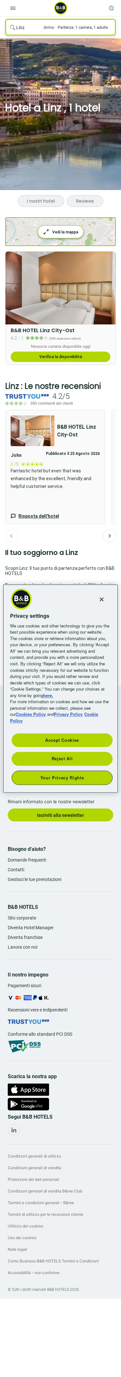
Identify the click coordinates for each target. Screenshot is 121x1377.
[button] (55, 467)
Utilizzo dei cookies (25, 1226)
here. (48, 695)
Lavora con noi (22, 947)
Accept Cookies (62, 740)
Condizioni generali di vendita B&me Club (45, 1191)
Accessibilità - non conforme (33, 1272)
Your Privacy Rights (62, 777)
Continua (109, 535)
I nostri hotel (41, 201)
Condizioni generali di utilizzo (34, 1156)
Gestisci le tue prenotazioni (34, 879)
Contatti (16, 869)
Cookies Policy (31, 714)
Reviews (85, 201)
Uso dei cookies (22, 1237)
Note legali (17, 1249)
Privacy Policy (68, 714)
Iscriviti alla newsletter (60, 815)
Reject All (62, 759)
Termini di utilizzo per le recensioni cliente (45, 1214)
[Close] (102, 599)
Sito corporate (22, 917)
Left (12, 288)
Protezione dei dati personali (33, 1179)
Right (109, 288)
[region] (60, 688)
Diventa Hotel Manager (31, 927)
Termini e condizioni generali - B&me (41, 1202)
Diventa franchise (25, 937)
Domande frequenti (27, 860)
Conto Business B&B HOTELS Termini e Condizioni (53, 1260)
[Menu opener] (12, 8)
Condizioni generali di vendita (34, 1167)
